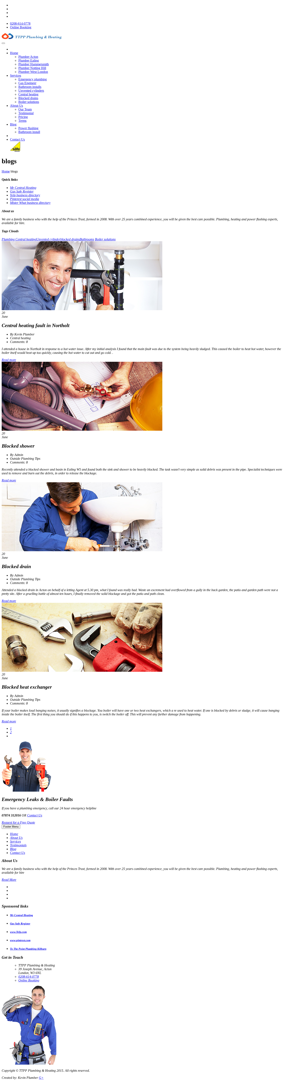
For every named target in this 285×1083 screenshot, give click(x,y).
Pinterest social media (24, 199)
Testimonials (18, 845)
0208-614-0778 (20, 23)
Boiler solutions (28, 102)
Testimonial (26, 113)
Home (14, 53)
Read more (9, 360)
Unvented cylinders (31, 90)
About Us (16, 105)
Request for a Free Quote (18, 822)
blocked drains (70, 239)
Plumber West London (33, 72)
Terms (22, 120)
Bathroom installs (29, 87)
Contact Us (17, 139)
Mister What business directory (30, 202)
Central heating (28, 94)
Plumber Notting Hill (32, 68)
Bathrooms (87, 239)
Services (15, 75)
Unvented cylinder (48, 239)
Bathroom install (29, 132)
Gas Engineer (27, 83)
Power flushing (28, 128)
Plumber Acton (28, 56)
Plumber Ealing (28, 60)
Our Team (25, 109)
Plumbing (8, 239)
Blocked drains (28, 98)
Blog (13, 124)
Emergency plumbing (32, 79)
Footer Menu (11, 826)
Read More (9, 879)
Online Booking (20, 27)
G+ (41, 1077)
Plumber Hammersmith (33, 64)
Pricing (23, 117)
